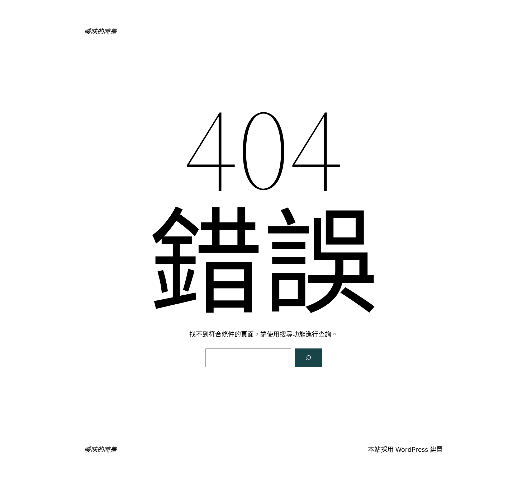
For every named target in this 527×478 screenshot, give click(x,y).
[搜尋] (308, 357)
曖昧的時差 (100, 31)
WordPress (411, 449)
